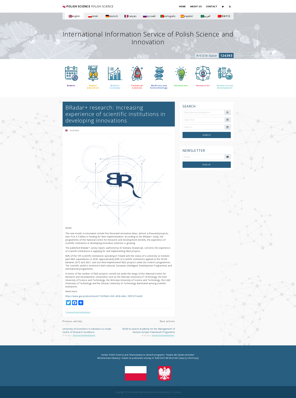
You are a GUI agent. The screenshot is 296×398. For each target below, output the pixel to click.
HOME (182, 6)
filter (148, 96)
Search (206, 134)
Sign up (206, 164)
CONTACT (211, 6)
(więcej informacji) (189, 358)
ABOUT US (196, 6)
